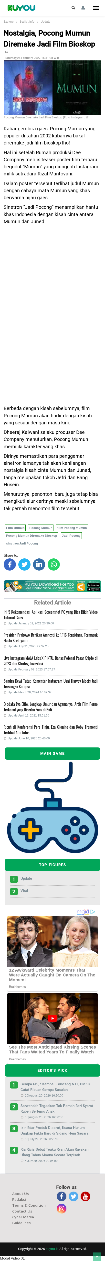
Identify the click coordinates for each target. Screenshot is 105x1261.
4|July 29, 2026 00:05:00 (41, 1161)
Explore (8, 21)
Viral (24, 890)
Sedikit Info (27, 21)
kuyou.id (52, 1249)
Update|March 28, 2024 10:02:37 (30, 692)
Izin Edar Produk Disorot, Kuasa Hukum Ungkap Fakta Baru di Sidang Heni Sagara (54, 1131)
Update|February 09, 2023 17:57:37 (31, 669)
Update (45, 21)
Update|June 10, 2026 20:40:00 (29, 738)
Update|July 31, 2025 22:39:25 (28, 646)
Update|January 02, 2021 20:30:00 (31, 623)
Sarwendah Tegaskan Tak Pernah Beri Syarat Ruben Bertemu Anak (57, 1109)
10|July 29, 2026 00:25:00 (42, 1139)
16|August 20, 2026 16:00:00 (44, 1117)
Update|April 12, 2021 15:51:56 (28, 715)
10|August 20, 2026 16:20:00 (44, 1095)
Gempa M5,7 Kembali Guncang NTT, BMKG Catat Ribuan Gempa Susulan (55, 1087)
